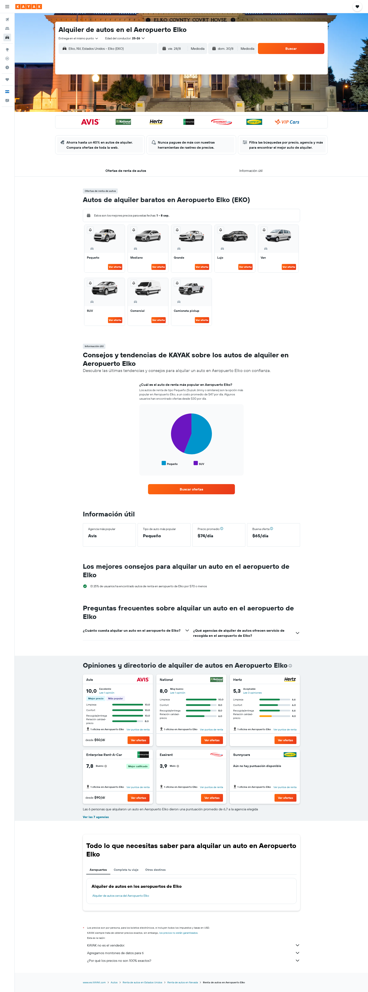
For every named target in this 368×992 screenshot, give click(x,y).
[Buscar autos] (7, 37)
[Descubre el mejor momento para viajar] (7, 67)
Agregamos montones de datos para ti (115, 953)
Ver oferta (115, 266)
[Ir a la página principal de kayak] (28, 6)
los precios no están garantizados (178, 932)
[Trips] (7, 79)
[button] (7, 6)
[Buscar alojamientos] (7, 28)
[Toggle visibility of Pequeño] (170, 463)
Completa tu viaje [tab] (126, 870)
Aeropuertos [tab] (98, 870)
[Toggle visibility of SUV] (199, 463)
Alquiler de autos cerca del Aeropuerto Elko (120, 896)
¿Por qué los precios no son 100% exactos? (119, 960)
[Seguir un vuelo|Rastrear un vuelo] (7, 58)
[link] (191, 489)
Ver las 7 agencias (96, 817)
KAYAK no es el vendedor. (106, 945)
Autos (114, 982)
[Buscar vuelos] (7, 19)
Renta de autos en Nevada (182, 982)
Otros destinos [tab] (155, 870)
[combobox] (79, 38)
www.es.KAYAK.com (94, 982)
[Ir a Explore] (7, 49)
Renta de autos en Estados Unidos (142, 982)
